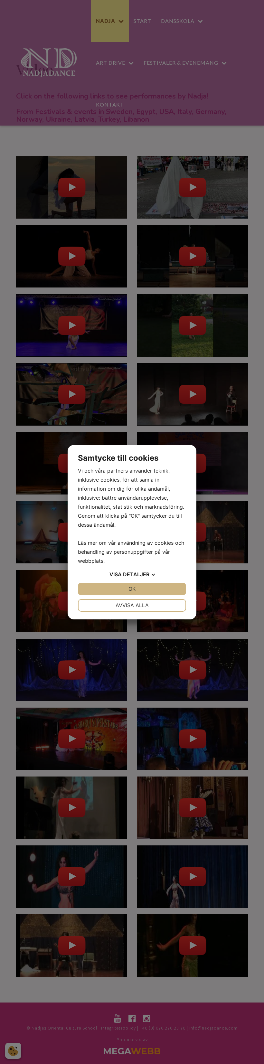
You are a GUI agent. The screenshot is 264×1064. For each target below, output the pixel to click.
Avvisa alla (132, 605)
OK (132, 589)
